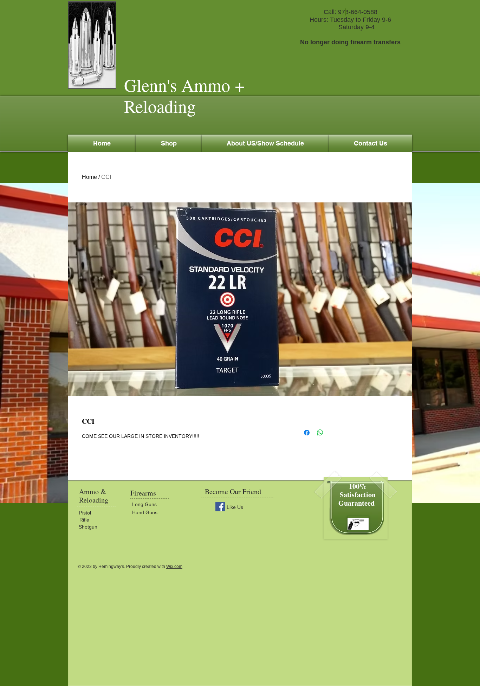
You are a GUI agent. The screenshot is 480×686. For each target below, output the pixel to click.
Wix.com (174, 566)
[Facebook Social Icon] (220, 506)
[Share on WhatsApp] (320, 432)
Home (89, 177)
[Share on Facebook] (307, 432)
